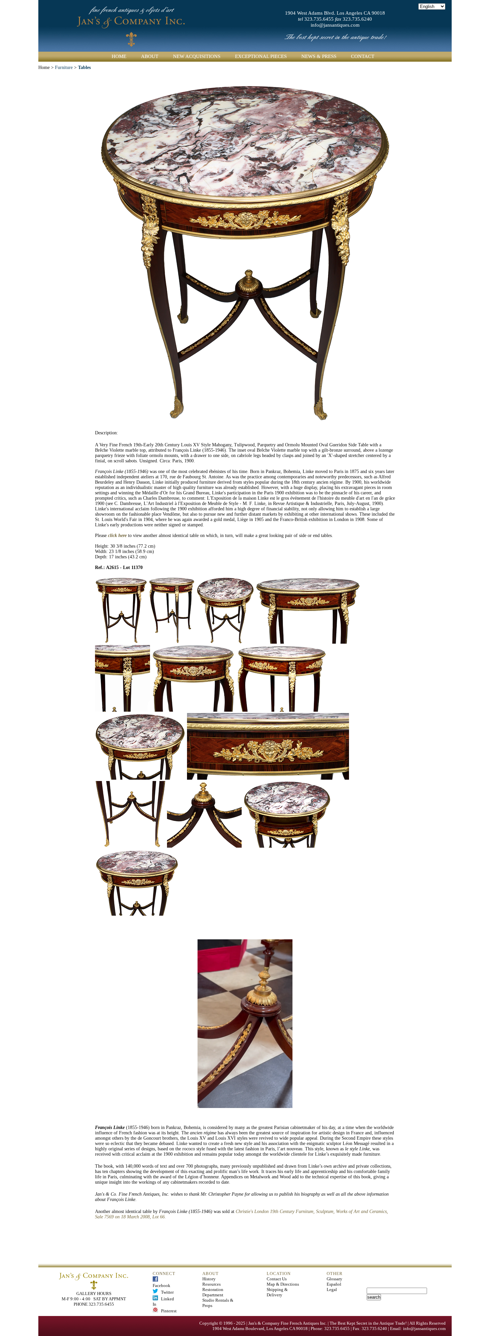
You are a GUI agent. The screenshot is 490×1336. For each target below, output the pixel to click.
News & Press (318, 56)
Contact (362, 56)
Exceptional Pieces (261, 56)
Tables (84, 67)
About (149, 56)
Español (334, 1284)
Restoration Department (212, 1292)
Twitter (166, 1292)
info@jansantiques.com (335, 25)
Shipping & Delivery (277, 1292)
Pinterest (167, 1310)
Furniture (64, 67)
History (209, 1278)
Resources (211, 1284)
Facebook (161, 1283)
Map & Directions (283, 1284)
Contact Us (277, 1278)
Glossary (334, 1278)
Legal (332, 1289)
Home (119, 56)
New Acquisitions (196, 56)
